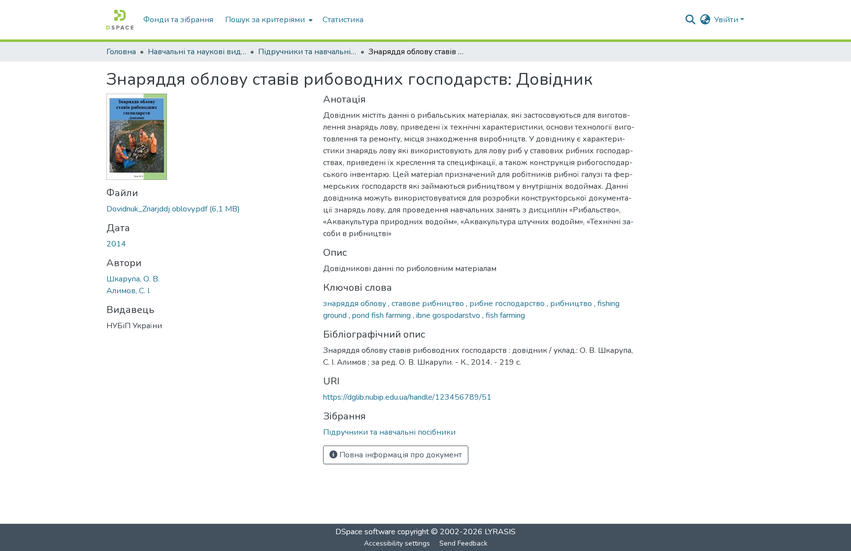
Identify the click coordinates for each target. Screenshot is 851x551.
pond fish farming (382, 315)
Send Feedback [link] (463, 543)
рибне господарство (508, 303)
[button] (119, 20)
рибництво (572, 303)
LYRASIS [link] (500, 531)
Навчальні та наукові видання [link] (197, 51)
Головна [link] (121, 51)
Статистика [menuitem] (343, 19)
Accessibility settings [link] (397, 543)
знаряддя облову (355, 303)
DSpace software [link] (365, 531)
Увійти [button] (727, 19)
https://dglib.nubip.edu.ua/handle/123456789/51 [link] (407, 397)
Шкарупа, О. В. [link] (133, 279)
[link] (208, 209)
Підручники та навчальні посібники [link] (307, 51)
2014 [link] (116, 244)
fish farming (505, 315)
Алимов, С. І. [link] (128, 290)
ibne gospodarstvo (449, 315)
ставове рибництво (429, 303)
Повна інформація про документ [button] (399, 454)
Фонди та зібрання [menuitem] (178, 19)
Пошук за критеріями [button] (265, 19)
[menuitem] (268, 19)
